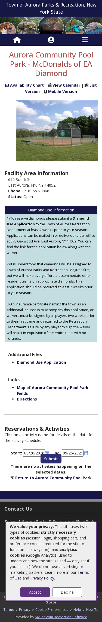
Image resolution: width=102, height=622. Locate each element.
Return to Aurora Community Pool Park (53, 477)
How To (92, 609)
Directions (27, 399)
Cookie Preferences (51, 609)
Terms (9, 609)
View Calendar (66, 85)
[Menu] (85, 40)
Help (77, 609)
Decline (67, 592)
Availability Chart (26, 85)
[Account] (51, 40)
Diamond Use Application (41, 362)
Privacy (24, 609)
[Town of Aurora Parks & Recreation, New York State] (51, 25)
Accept (35, 592)
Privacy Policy (42, 578)
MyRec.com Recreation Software (61, 616)
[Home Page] (17, 40)
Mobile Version (62, 91)
